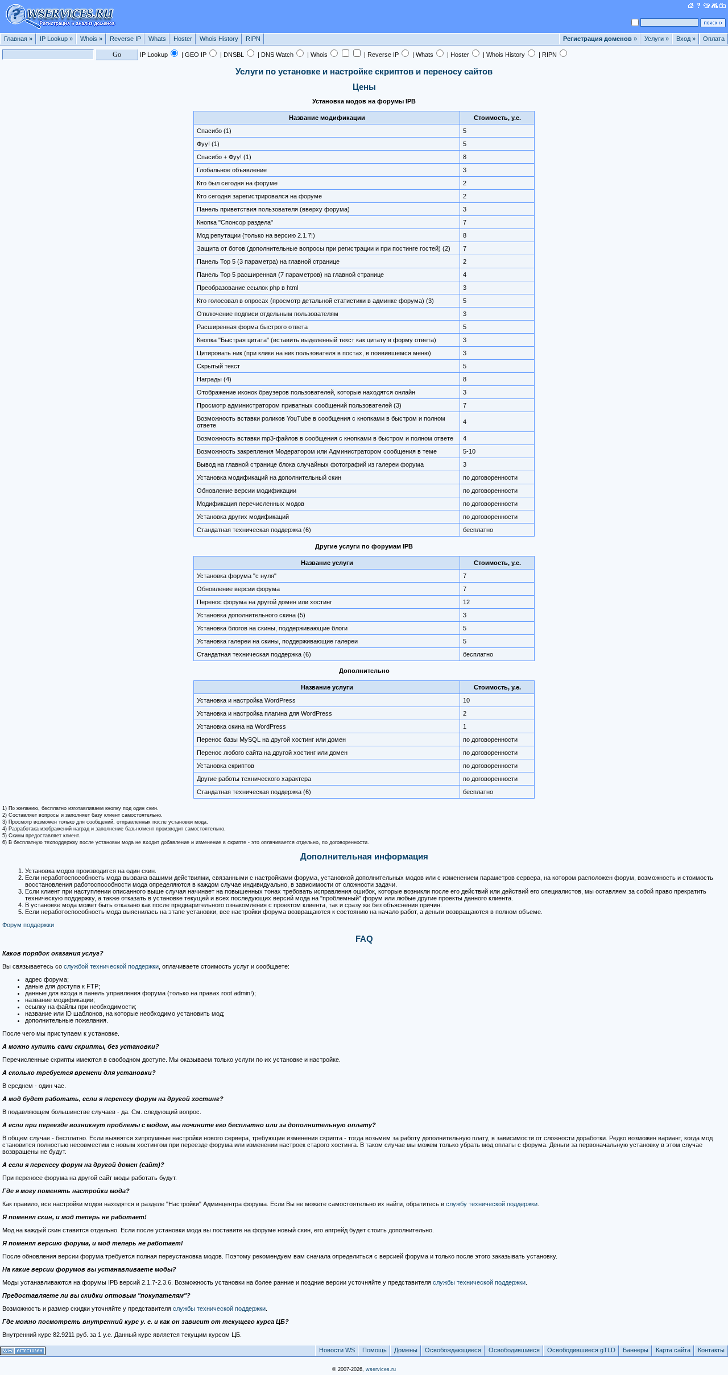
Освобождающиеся (453, 1350)
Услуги (656, 38)
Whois (91, 38)
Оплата (714, 38)
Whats (157, 38)
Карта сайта (673, 1350)
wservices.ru (381, 1369)
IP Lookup (56, 38)
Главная (18, 38)
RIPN (253, 38)
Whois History (219, 38)
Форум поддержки (28, 924)
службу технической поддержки (491, 1203)
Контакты (711, 1350)
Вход (686, 38)
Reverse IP (125, 38)
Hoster (182, 38)
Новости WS (337, 1350)
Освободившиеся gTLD (581, 1350)
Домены (405, 1350)
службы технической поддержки (479, 1282)
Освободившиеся (514, 1350)
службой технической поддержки (111, 966)
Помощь (374, 1350)
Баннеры (635, 1350)
